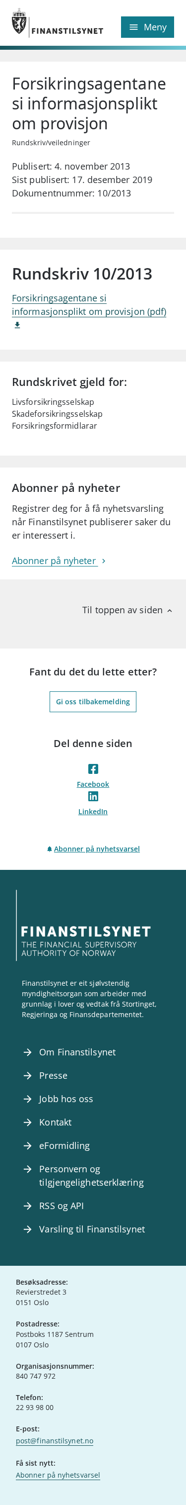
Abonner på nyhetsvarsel (97, 848)
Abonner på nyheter (55, 560)
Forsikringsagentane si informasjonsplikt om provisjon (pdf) (89, 304)
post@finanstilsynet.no (54, 1440)
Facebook (93, 784)
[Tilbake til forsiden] (52, 23)
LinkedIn (93, 811)
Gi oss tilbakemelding (93, 701)
